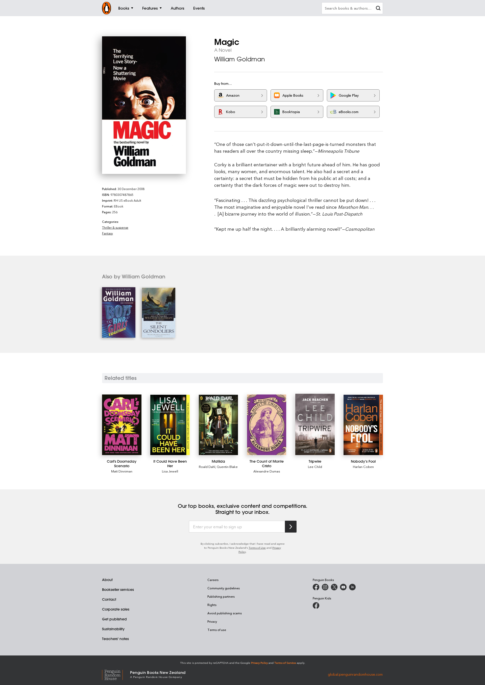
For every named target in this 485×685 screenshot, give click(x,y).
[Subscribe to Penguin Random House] (291, 527)
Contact (109, 599)
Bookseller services (118, 589)
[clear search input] (378, 9)
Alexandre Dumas (266, 471)
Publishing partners (221, 596)
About (107, 579)
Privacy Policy (259, 663)
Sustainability (113, 629)
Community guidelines (223, 588)
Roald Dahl (207, 466)
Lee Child (315, 466)
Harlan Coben (363, 466)
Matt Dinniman (121, 471)
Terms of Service (285, 663)
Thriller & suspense (115, 227)
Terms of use (216, 629)
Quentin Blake (227, 466)
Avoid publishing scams (224, 613)
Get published (114, 619)
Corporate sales (115, 609)
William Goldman (239, 59)
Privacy (212, 621)
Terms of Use (257, 547)
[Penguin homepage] (106, 8)
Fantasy (107, 233)
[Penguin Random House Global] (116, 674)
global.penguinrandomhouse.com (355, 674)
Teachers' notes (115, 639)
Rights (211, 604)
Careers (213, 579)
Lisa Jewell (170, 471)
